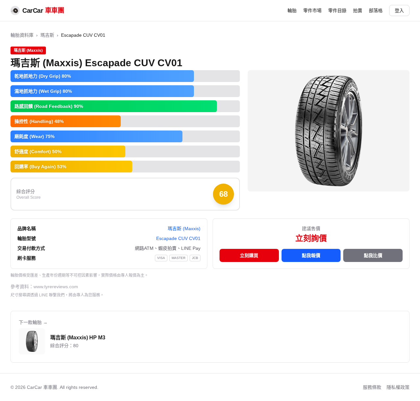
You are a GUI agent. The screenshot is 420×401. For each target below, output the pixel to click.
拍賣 (357, 10)
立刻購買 (249, 255)
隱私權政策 (398, 387)
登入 (399, 10)
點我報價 (311, 255)
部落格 (376, 10)
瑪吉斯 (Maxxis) (184, 228)
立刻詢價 (311, 238)
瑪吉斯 (47, 35)
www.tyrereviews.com (55, 286)
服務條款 (372, 387)
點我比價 (373, 255)
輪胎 (292, 10)
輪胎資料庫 (21, 35)
